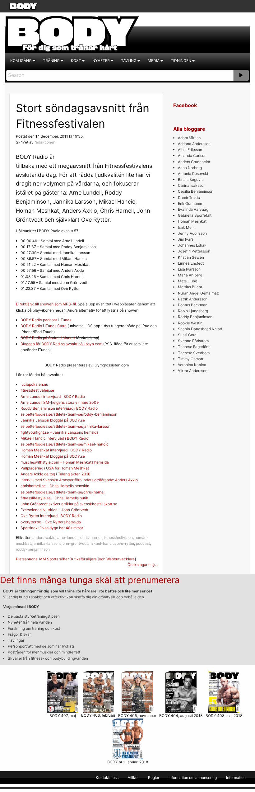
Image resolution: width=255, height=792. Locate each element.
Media (154, 60)
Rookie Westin (190, 323)
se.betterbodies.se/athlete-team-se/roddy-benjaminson (69, 414)
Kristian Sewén (191, 257)
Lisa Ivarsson (189, 269)
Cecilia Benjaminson (195, 191)
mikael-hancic (102, 543)
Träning (51, 60)
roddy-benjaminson (33, 549)
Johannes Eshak (192, 245)
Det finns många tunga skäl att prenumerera (90, 580)
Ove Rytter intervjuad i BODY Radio (51, 515)
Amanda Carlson (192, 155)
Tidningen (181, 60)
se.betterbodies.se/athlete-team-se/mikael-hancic (65, 444)
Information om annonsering (193, 777)
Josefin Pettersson (194, 251)
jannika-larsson (46, 543)
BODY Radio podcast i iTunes (46, 320)
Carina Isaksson (192, 185)
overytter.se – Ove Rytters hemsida (51, 522)
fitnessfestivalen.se (37, 390)
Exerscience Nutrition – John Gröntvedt (54, 509)
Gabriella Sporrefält (194, 215)
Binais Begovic (191, 179)
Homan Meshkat (192, 221)
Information (236, 777)
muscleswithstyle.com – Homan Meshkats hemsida (65, 462)
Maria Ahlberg (190, 275)
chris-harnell (91, 537)
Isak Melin (187, 227)
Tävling (129, 60)
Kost (76, 60)
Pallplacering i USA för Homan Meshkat (55, 468)
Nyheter (101, 60)
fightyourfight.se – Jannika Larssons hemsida (60, 432)
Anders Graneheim (194, 161)
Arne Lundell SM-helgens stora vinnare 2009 (60, 402)
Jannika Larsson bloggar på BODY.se (53, 420)
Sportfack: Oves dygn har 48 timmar (52, 528)
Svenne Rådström (193, 340)
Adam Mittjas (189, 137)
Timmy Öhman (190, 358)
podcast (143, 543)
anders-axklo (43, 537)
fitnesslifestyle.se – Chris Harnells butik (54, 498)
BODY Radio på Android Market (48, 337)
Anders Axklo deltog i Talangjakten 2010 (55, 474)
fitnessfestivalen (118, 537)
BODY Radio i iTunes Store (44, 325)
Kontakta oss (107, 777)
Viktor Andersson (192, 370)
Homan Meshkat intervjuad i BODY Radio (56, 450)
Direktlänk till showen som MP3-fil (46, 304)
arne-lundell (67, 537)
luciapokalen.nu (34, 384)
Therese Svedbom (194, 353)
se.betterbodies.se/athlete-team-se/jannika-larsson (65, 426)
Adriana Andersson (194, 143)
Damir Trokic (189, 197)
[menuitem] (21, 60)
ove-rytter (125, 543)
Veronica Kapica (192, 364)
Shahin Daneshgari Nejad (200, 329)
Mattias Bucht (190, 287)
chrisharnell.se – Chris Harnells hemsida (55, 485)
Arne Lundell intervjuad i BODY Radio (53, 396)
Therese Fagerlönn (194, 346)
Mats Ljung (187, 281)
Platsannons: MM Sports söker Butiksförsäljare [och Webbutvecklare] (76, 559)
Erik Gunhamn (190, 203)
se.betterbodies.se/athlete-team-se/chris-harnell (63, 492)
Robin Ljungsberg (193, 311)
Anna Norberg (190, 167)
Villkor (133, 777)
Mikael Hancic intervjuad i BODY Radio (54, 438)
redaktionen (45, 142)
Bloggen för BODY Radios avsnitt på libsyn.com (61, 344)
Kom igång (21, 60)
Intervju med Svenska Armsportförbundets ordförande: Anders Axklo (79, 480)
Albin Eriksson (190, 149)
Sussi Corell (188, 334)
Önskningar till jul (142, 564)
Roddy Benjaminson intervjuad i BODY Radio (59, 408)
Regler (153, 777)
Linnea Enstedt (191, 263)
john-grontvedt (75, 543)
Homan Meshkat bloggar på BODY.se (53, 456)
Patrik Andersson (192, 299)
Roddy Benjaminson (195, 316)
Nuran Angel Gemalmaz (198, 293)
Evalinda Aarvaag (193, 209)
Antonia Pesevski (193, 173)
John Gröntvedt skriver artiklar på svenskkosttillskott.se (69, 504)
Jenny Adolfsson (192, 233)
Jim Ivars (185, 239)
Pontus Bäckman (192, 305)
